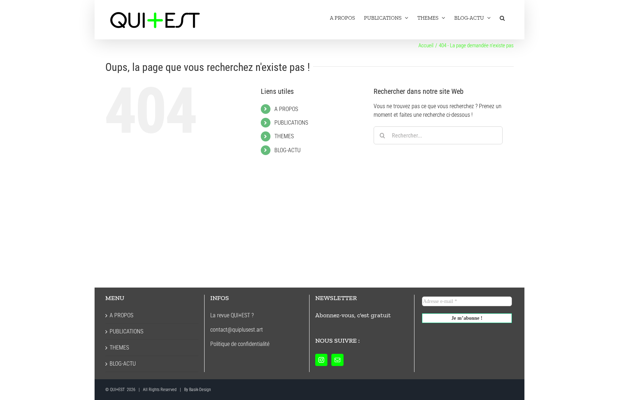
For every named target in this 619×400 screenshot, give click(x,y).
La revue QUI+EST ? (232, 315)
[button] (502, 18)
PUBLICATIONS (291, 122)
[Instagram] (321, 360)
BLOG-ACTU (287, 150)
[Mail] (337, 360)
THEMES (284, 136)
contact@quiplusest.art (236, 329)
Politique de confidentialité (239, 344)
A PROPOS (286, 109)
